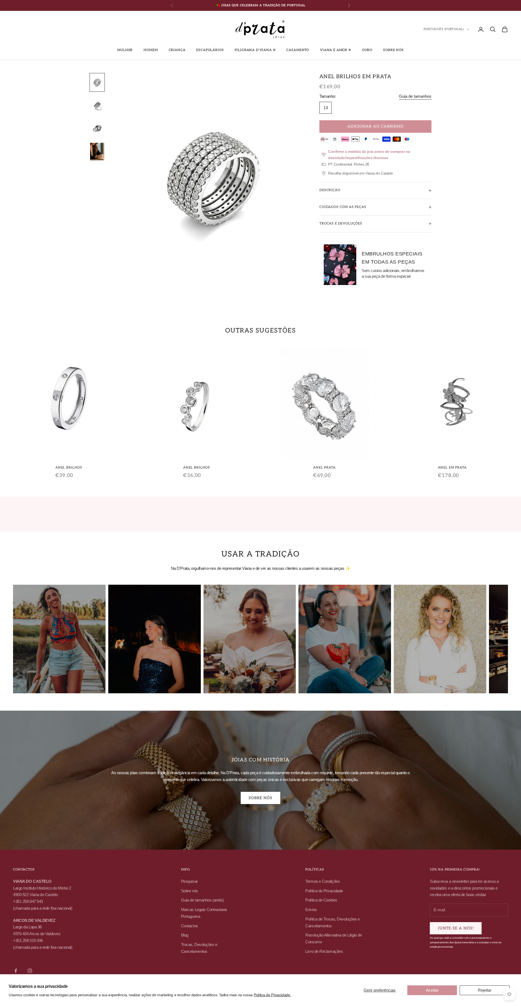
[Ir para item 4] (97, 151)
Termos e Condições (322, 881)
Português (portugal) (444, 29)
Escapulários (210, 50)
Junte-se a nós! (456, 928)
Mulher (125, 50)
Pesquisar (189, 881)
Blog (184, 935)
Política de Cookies (321, 900)
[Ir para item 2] (97, 105)
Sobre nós (393, 50)
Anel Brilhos (68, 468)
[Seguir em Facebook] (15, 970)
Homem (151, 50)
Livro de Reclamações (324, 951)
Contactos (189, 925)
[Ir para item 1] (97, 82)
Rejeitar (484, 990)
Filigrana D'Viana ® (255, 50)
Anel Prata (324, 468)
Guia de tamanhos (415, 96)
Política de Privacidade (324, 890)
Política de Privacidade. (272, 995)
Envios (311, 909)
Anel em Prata (452, 468)
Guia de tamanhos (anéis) (202, 900)
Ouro (367, 50)
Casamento (297, 50)
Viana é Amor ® (335, 50)
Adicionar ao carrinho (375, 126)
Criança (177, 50)
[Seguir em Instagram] (30, 970)
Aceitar (432, 990)
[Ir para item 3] (97, 128)
